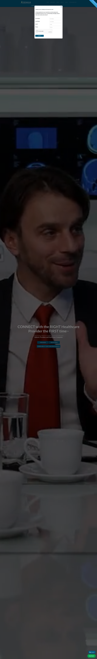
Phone (36, 26)
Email (36, 24)
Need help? (91, 656)
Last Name (37, 21)
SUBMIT (39, 35)
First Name (37, 18)
